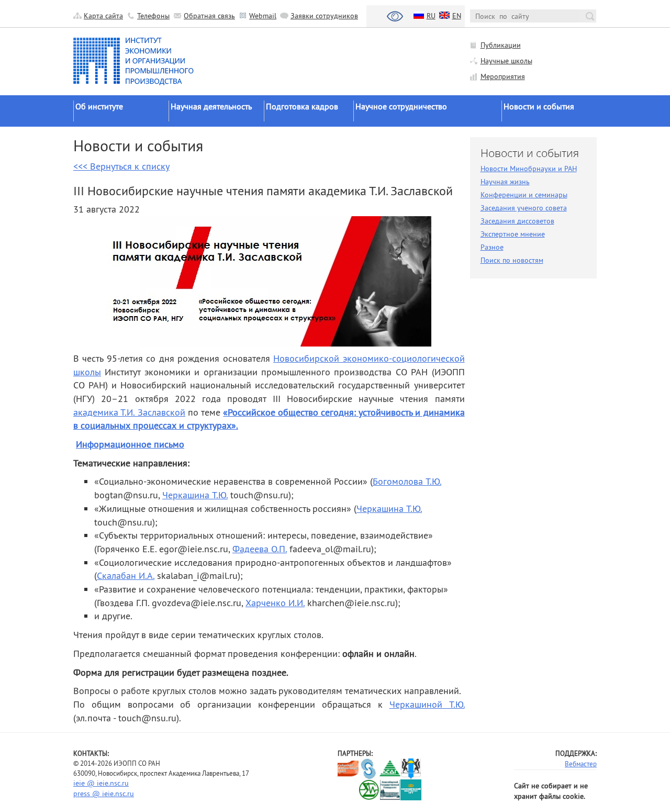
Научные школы (506, 60)
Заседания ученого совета (524, 208)
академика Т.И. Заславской (129, 412)
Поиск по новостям (512, 260)
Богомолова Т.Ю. (407, 481)
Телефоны (153, 15)
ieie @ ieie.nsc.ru (101, 783)
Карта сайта (103, 15)
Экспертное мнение (513, 234)
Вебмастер (581, 764)
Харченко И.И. (275, 603)
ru (431, 15)
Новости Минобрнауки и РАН (529, 168)
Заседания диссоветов (517, 221)
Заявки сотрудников (324, 15)
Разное (492, 247)
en (456, 15)
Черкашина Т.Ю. (195, 495)
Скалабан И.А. (125, 576)
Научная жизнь (505, 181)
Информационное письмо (130, 444)
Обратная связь (209, 15)
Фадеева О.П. (259, 549)
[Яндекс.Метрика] (348, 789)
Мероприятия (503, 76)
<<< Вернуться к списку (121, 166)
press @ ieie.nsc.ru (103, 793)
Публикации (501, 45)
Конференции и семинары (524, 194)
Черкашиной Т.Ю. (427, 704)
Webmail (262, 15)
